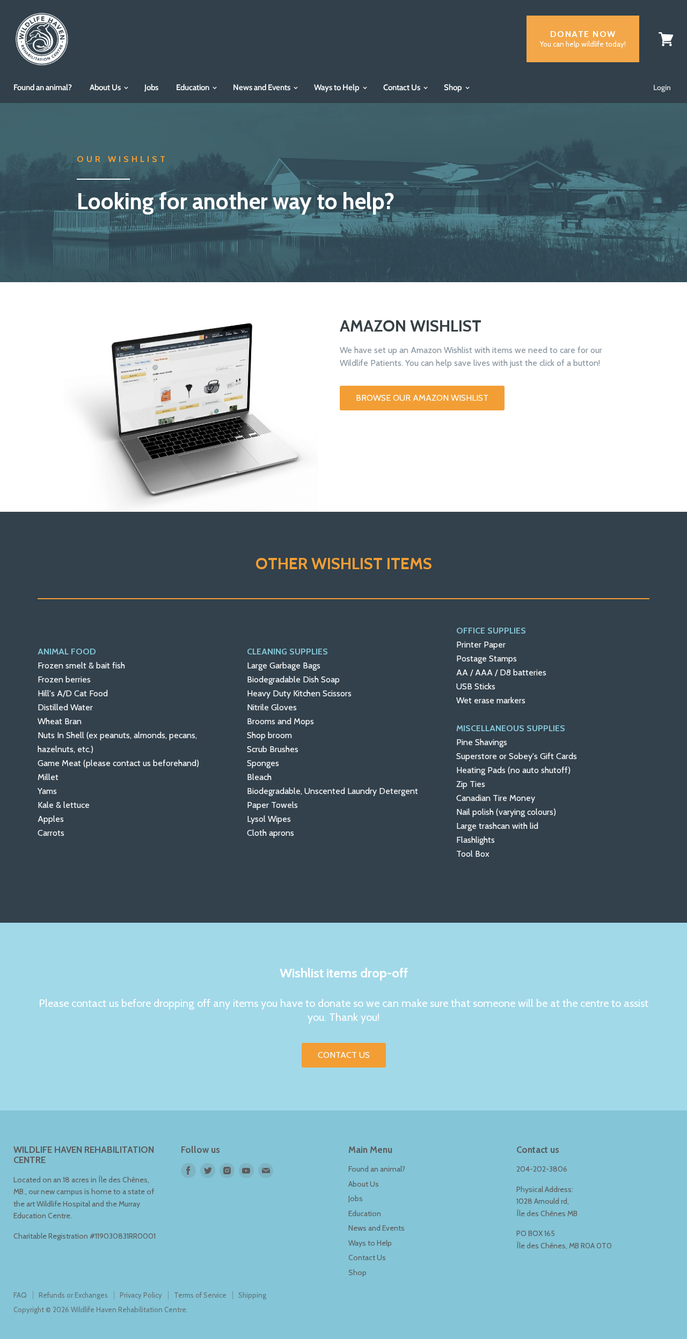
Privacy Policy (141, 1295)
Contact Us (402, 87)
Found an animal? (42, 87)
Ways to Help (337, 87)
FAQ (20, 1295)
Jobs (151, 87)
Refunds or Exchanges (73, 1295)
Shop (454, 87)
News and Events (262, 87)
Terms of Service (200, 1295)
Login (662, 87)
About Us (106, 87)
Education (193, 87)
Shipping (252, 1295)
